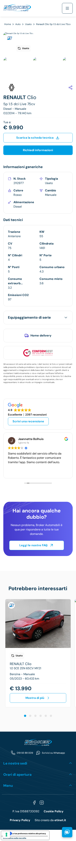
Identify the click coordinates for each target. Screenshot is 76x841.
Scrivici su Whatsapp (53, 752)
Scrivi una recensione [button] (28, 421)
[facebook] (34, 802)
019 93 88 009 (25, 752)
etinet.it (60, 820)
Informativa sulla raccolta (14, 838)
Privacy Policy (20, 820)
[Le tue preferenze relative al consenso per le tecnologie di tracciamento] (6, 834)
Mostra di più (34, 698)
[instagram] (41, 802)
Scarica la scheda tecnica (34, 138)
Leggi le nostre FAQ (33, 545)
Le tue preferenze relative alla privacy (29, 833)
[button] (25, 716)
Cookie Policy (53, 811)
